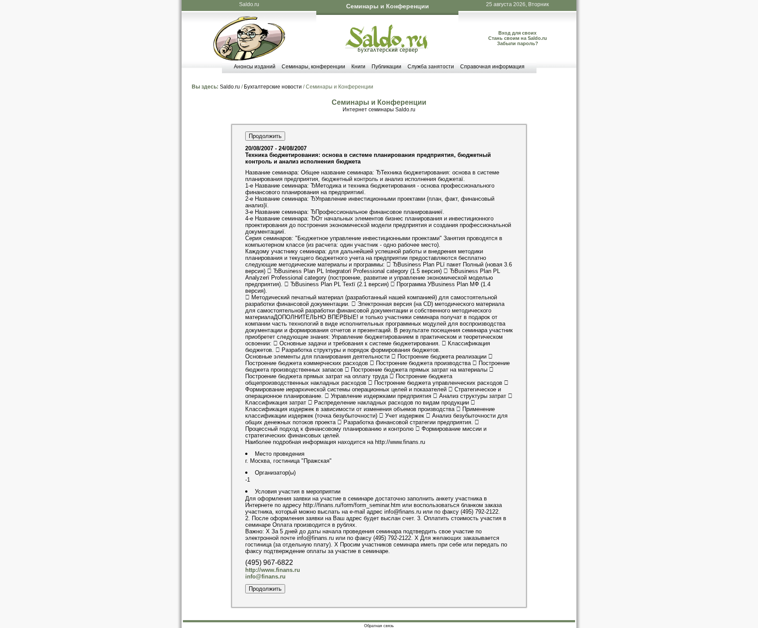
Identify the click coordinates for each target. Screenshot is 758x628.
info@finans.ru (265, 576)
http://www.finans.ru (400, 442)
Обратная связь (379, 626)
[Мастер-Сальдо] (249, 58)
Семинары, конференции (313, 67)
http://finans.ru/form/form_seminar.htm (351, 505)
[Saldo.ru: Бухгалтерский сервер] (386, 51)
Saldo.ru (249, 4)
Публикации (386, 67)
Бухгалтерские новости (273, 87)
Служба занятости (431, 67)
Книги (358, 67)
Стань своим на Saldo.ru (517, 38)
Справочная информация (492, 67)
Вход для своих (517, 32)
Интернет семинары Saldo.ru (379, 109)
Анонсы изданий (254, 67)
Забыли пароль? (517, 43)
